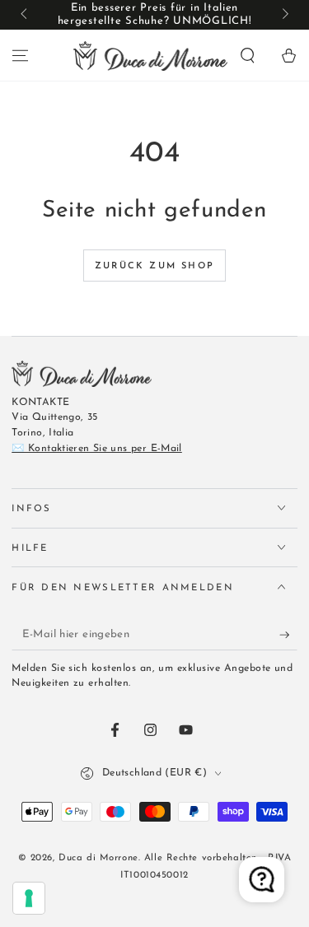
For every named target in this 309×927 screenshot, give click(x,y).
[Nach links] (25, 15)
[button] (247, 55)
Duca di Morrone (98, 858)
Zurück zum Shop (154, 266)
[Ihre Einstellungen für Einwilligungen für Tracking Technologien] (28, 898)
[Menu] (20, 55)
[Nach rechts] (283, 15)
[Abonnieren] (288, 634)
